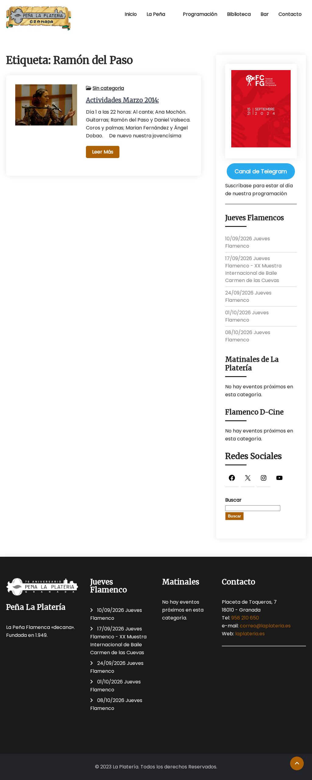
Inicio (131, 14)
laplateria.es (250, 633)
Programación (200, 14)
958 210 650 (245, 617)
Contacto (290, 14)
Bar (265, 14)
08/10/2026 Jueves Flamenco (247, 336)
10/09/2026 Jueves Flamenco (247, 242)
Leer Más (102, 151)
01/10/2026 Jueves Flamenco (247, 316)
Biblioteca (239, 14)
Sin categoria (108, 88)
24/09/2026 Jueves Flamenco (248, 296)
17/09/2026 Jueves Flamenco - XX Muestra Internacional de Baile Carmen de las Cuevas (253, 269)
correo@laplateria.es (265, 625)
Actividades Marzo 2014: (122, 100)
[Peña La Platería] (39, 18)
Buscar (233, 499)
